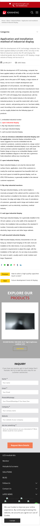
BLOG (5, 477)
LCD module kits (9, 455)
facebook (1, 265)
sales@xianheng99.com (20, 4)
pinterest (14, 265)
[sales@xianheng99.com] (10, 4)
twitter (8, 265)
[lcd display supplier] (27, 498)
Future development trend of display (24, 280)
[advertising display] (11, 501)
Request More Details (20, 445)
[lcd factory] (31, 501)
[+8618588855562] (13, 6)
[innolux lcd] (22, 501)
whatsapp (11, 265)
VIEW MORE (20, 349)
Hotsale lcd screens (10, 466)
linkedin (21, 265)
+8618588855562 (21, 6)
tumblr (17, 265)
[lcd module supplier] (13, 498)
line (5, 265)
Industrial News (15, 21)
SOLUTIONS (7, 472)
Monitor (6, 461)
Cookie (13, 507)
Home (3, 21)
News (8, 21)
